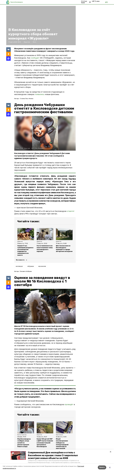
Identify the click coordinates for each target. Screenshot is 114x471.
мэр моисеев (42, 266)
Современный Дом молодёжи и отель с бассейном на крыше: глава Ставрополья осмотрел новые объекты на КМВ (53, 455)
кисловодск (19, 266)
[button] (18, 455)
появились (39, 94)
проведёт (69, 404)
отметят (70, 211)
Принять (102, 467)
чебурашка (30, 266)
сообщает (35, 58)
